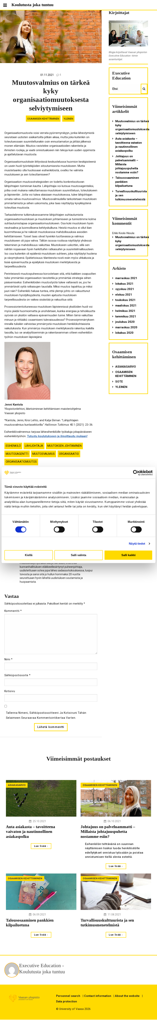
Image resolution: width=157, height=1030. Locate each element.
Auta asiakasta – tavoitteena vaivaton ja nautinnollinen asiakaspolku (128, 144)
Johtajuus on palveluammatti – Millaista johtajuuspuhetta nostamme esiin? (126, 164)
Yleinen (68, 118)
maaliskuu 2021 (126, 305)
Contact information (97, 996)
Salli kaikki (128, 555)
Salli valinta (78, 555)
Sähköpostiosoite (17, 675)
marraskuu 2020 (126, 327)
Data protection (66, 1001)
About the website (127, 996)
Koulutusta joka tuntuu (32, 4)
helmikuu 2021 (125, 311)
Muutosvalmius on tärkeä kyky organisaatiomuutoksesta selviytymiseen (132, 127)
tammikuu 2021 (125, 316)
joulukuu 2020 (125, 322)
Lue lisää (40, 846)
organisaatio (69, 454)
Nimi (8, 659)
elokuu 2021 (123, 294)
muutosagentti (17, 454)
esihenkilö (13, 445)
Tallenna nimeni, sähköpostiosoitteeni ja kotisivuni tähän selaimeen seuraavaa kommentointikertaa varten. (46, 715)
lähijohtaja (34, 445)
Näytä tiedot (137, 543)
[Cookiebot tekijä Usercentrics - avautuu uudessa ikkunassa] (136, 473)
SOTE (119, 381)
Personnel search (68, 996)
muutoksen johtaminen (64, 445)
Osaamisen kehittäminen (43, 118)
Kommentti (13, 610)
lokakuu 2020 (124, 332)
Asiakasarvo (125, 366)
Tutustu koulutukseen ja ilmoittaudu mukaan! (57, 436)
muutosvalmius (43, 454)
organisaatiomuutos (21, 461)
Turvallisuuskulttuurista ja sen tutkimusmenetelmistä (131, 195)
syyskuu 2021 (124, 289)
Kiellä (28, 555)
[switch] (59, 529)
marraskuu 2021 (126, 278)
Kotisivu (9, 691)
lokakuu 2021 (124, 283)
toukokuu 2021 (125, 300)
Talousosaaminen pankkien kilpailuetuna (127, 182)
